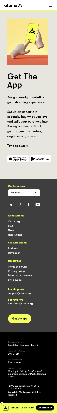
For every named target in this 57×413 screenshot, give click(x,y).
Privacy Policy (16, 271)
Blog (10, 225)
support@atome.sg (19, 293)
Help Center (15, 234)
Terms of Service (17, 266)
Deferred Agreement (20, 275)
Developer (14, 252)
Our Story (14, 221)
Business (13, 248)
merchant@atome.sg (20, 303)
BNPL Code (14, 279)
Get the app (19, 318)
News (11, 230)
